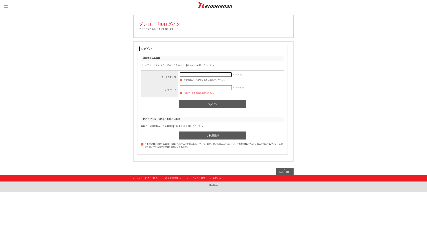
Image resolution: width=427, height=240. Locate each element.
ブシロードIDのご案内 (147, 178)
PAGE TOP (284, 172)
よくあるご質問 (197, 178)
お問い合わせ (219, 178)
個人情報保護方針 (173, 178)
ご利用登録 (212, 135)
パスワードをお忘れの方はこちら (199, 93)
